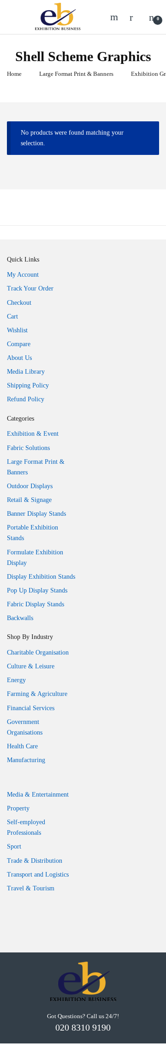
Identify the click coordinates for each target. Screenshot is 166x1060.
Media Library (26, 371)
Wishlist (17, 330)
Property (18, 808)
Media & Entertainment (38, 794)
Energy (16, 680)
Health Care (22, 746)
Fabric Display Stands (35, 604)
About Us (19, 357)
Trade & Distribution (34, 860)
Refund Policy (25, 399)
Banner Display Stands (36, 513)
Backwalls (20, 618)
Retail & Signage (29, 499)
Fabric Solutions (28, 448)
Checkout (19, 302)
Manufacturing (26, 760)
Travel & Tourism (30, 888)
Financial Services (30, 708)
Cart (12, 316)
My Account (23, 274)
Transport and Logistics (38, 874)
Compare (18, 344)
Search (115, 17)
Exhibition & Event (33, 433)
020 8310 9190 (83, 1027)
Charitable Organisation (38, 652)
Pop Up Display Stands (37, 590)
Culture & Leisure (30, 666)
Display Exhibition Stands (41, 576)
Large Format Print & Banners (76, 73)
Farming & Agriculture (37, 693)
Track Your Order (30, 288)
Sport (14, 846)
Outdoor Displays (30, 486)
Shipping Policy (28, 385)
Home (14, 73)
